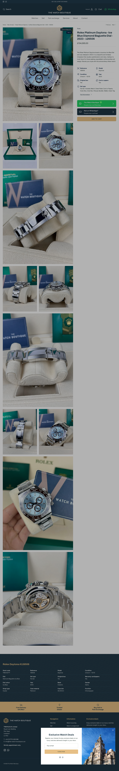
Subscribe (61, 751)
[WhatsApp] (62, 757)
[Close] (113, 730)
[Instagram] (60, 757)
